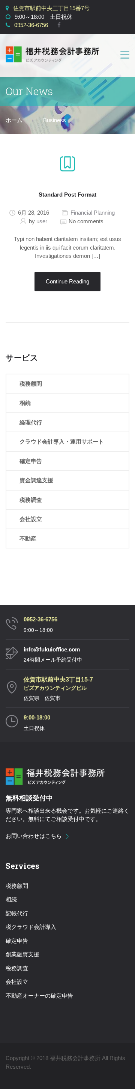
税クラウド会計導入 (31, 927)
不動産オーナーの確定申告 (39, 995)
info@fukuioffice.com (52, 649)
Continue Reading (67, 281)
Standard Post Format (67, 194)
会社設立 (31, 519)
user (41, 221)
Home (14, 120)
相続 (25, 403)
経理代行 (31, 422)
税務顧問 (31, 383)
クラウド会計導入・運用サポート (62, 441)
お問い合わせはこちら (34, 836)
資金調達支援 (36, 480)
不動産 (28, 538)
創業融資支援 (22, 954)
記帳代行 (17, 913)
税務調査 (31, 500)
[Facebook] (59, 25)
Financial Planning (92, 212)
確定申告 (31, 461)
